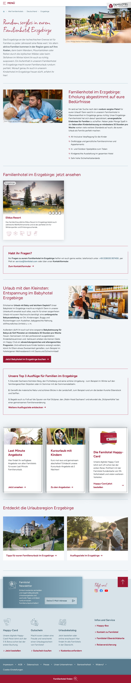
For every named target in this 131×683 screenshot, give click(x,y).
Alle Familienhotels (15, 11)
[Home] (4, 11)
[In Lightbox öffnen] (32, 106)
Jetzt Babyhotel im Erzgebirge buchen (25, 359)
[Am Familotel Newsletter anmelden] (73, 600)
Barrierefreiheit (84, 664)
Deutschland (32, 11)
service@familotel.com (26, 261)
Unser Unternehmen (63, 664)
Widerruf (100, 664)
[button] (65, 679)
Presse (46, 664)
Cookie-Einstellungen (13, 669)
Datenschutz (33, 664)
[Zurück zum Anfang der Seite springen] (123, 582)
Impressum (8, 664)
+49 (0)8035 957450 (109, 258)
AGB (20, 664)
